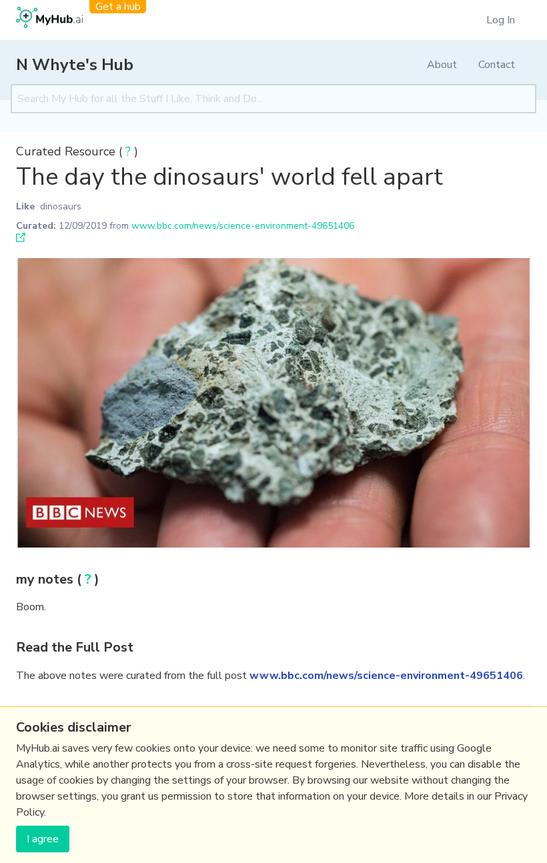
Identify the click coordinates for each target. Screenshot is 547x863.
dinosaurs (60, 206)
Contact (496, 64)
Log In (500, 20)
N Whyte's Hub (74, 64)
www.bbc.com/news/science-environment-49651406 (242, 225)
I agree (43, 839)
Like (25, 206)
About (442, 64)
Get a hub (118, 6)
